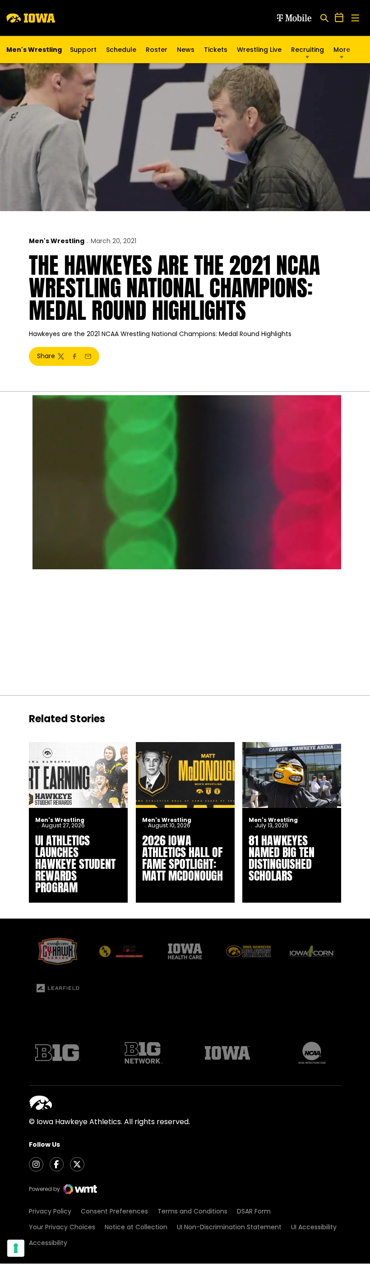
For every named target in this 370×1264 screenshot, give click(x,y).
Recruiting (307, 49)
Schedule (121, 49)
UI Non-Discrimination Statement (229, 1227)
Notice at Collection (136, 1227)
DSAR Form (254, 1211)
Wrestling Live (259, 52)
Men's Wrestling (56, 240)
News (185, 49)
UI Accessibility (314, 1227)
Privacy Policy (50, 1211)
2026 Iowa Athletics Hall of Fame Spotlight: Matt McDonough (182, 858)
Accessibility (48, 1242)
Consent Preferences (114, 1211)
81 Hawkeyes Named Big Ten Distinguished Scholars (281, 858)
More (341, 49)
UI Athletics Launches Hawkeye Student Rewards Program (75, 863)
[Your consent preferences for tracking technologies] (15, 1248)
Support (83, 49)
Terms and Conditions (192, 1211)
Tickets (215, 52)
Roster (156, 49)
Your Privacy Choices (62, 1227)
